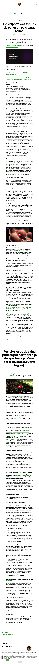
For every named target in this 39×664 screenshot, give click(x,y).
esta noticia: (9, 580)
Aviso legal (5, 632)
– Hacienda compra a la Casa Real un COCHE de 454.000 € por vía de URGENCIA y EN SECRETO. (18, 78)
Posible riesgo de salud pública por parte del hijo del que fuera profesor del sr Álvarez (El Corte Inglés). (19, 358)
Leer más (3, 660)
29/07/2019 (23, 34)
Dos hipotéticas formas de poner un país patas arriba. (19, 27)
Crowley (17, 34)
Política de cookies (7, 636)
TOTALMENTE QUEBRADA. (12, 439)
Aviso (8, 339)
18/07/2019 (24, 368)
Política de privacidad (7, 634)
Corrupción (19, 20)
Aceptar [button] (7, 660)
